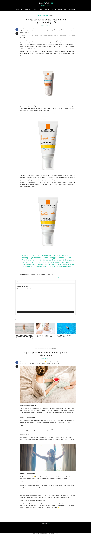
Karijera (34, 9)
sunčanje (58, 277)
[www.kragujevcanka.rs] (45, 4)
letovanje (43, 277)
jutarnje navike (29, 510)
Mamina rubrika (62, 9)
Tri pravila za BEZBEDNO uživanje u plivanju (64, 336)
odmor (53, 277)
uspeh (52, 510)
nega (48, 277)
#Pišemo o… (27, 9)
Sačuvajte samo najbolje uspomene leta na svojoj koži (44, 336)
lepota (37, 277)
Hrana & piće (47, 9)
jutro (36, 510)
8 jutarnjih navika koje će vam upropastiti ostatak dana (45, 354)
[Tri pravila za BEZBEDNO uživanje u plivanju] (66, 328)
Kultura (40, 9)
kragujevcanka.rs (46, 25)
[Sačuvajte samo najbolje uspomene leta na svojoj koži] (45, 328)
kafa (41, 510)
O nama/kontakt (72, 9)
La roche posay (28, 277)
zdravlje (65, 277)
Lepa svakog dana (19, 9)
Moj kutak (54, 9)
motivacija (47, 510)
